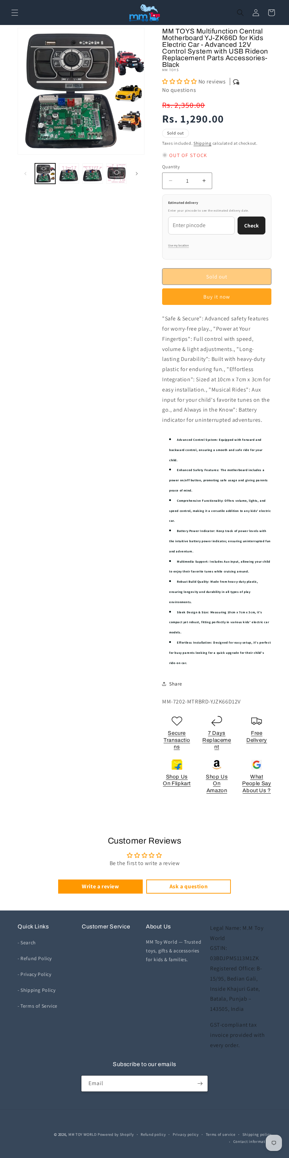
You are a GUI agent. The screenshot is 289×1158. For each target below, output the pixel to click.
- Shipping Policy (36, 990)
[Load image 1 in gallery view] (45, 173)
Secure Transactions (177, 740)
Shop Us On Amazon (217, 783)
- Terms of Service (37, 1006)
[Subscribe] (200, 1083)
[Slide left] (25, 173)
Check (251, 225)
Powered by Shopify (116, 1134)
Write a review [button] (100, 886)
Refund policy (153, 1134)
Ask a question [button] (189, 886)
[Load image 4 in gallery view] (116, 173)
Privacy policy (186, 1134)
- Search (27, 942)
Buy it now (216, 296)
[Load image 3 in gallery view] (92, 173)
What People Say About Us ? (256, 783)
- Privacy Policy (34, 974)
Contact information (252, 1141)
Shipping (202, 143)
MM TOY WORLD (82, 1134)
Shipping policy (257, 1134)
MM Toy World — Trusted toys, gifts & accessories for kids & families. (173, 951)
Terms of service (220, 1134)
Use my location (178, 245)
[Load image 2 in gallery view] (69, 173)
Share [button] (175, 684)
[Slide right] (136, 173)
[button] (15, 12)
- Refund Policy (35, 958)
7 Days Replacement (216, 740)
